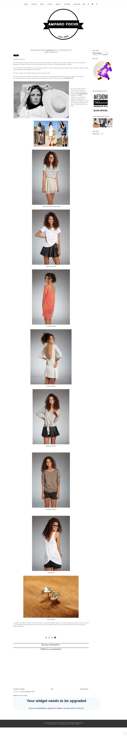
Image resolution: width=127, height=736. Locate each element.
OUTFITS (49, 4)
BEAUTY (58, 4)
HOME (26, 4)
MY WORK (67, 4)
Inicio (52, 689)
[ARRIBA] (125, 734)
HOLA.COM (77, 4)
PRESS (42, 4)
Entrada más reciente (19, 689)
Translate (104, 54)
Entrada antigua (84, 689)
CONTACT (34, 4)
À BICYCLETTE (68, 78)
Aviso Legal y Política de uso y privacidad (63, 724)
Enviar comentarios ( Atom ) (28, 691)
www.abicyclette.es (82, 94)
